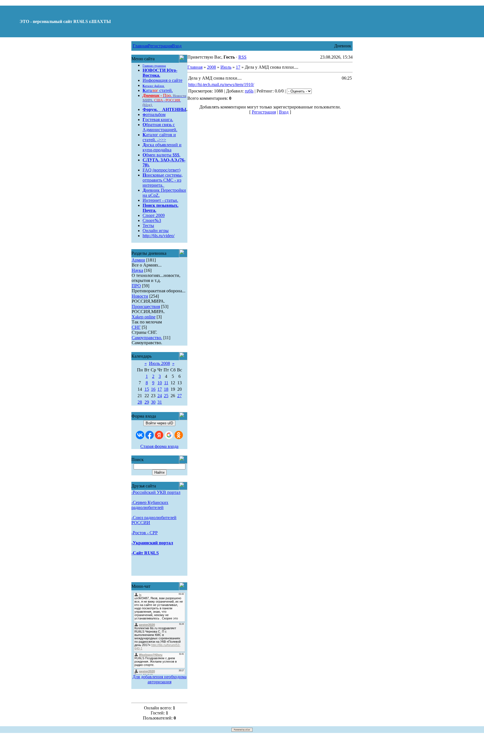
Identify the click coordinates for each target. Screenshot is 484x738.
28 (140, 402)
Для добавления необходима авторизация (159, 679)
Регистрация (160, 45)
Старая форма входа (159, 446)
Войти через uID (159, 423)
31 (159, 402)
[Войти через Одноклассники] (178, 435)
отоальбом (154, 114)
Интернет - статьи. (160, 200)
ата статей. (158, 90)
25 (166, 395)
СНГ (136, 327)
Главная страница (154, 65)
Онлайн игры (156, 230)
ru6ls (249, 91)
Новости (140, 296)
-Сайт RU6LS (145, 552)
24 (159, 395)
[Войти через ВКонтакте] (140, 435)
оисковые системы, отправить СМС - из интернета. (163, 180)
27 (179, 395)
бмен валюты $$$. (161, 154)
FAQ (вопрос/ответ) (161, 170)
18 (166, 389)
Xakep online (143, 316)
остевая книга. (158, 119)
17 (159, 389)
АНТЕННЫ (174, 109)
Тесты (148, 225)
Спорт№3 (152, 220)
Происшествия (146, 306)
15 (147, 389)
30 (153, 402)
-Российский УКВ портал (155, 492)
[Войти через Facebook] (149, 435)
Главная (140, 45)
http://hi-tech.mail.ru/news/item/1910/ (221, 84)
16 (153, 389)
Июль (225, 67)
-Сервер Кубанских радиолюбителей (149, 505)
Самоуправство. (147, 337)
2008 (211, 67)
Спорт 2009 (154, 215)
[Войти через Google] (168, 435)
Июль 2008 (159, 363)
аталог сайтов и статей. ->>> (159, 137)
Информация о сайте (162, 80)
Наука (137, 270)
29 (147, 402)
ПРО (136, 285)
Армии (138, 260)
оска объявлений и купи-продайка (162, 147)
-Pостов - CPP (144, 532)
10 (159, 382)
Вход (177, 45)
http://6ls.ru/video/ (158, 235)
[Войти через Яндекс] (159, 435)
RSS (242, 57)
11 (166, 382)
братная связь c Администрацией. (160, 127)
